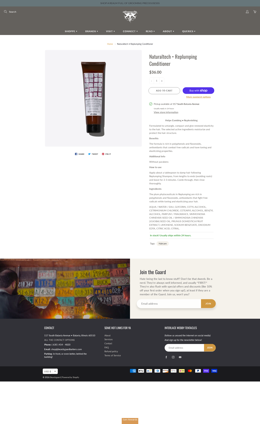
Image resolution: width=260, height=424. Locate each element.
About (168, 31)
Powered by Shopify (70, 377)
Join (208, 303)
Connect (129, 31)
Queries (188, 31)
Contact (108, 343)
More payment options (198, 96)
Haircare (163, 243)
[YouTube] (180, 357)
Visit (110, 31)
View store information (166, 112)
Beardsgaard (55, 377)
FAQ (106, 347)
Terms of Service (112, 355)
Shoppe (70, 31)
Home (110, 44)
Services (108, 339)
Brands (91, 31)
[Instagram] (173, 357)
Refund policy (111, 351)
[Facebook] (166, 357)
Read (149, 31)
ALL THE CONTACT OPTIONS (59, 340)
